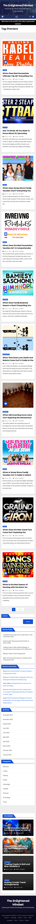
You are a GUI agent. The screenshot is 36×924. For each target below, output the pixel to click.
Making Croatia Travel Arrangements (14, 653)
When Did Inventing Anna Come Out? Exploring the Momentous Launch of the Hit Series (17, 417)
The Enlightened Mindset (18, 5)
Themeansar (30, 915)
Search (5, 616)
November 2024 (8, 715)
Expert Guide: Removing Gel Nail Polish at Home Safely (16, 848)
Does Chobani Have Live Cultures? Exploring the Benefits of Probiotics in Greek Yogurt (18, 692)
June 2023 (6, 732)
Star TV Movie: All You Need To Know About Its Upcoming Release (16, 133)
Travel (4, 70)
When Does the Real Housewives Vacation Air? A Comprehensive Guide (17, 248)
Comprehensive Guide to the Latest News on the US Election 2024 (17, 830)
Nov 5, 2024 (9, 833)
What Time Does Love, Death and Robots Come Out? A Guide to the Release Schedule (18, 360)
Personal (5, 411)
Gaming (5, 775)
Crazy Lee (19, 851)
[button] (30, 16)
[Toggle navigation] (16, 16)
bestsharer (19, 833)
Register (27, 920)
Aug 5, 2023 (9, 869)
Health (5, 780)
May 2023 (6, 737)
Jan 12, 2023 (7, 308)
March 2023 (6, 746)
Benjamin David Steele (10, 689)
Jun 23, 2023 (7, 79)
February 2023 (7, 750)
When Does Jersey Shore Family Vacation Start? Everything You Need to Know (17, 191)
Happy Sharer (19, 79)
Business (5, 299)
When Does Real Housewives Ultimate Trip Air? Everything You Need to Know (18, 76)
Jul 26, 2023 (9, 887)
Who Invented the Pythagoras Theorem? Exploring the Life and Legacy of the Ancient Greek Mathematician (18, 700)
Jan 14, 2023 (7, 251)
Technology (6, 354)
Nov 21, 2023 (9, 851)
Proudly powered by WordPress (9, 915)
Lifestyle (5, 788)
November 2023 (8, 719)
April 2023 (6, 741)
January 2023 (7, 755)
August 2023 (7, 724)
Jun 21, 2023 (7, 136)
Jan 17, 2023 (7, 194)
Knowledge (6, 784)
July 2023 (6, 728)
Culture (5, 127)
